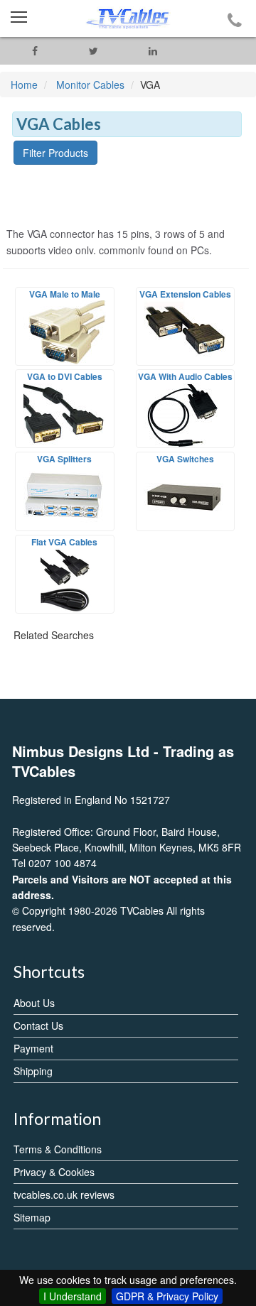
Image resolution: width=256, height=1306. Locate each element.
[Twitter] (93, 51)
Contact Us (38, 1025)
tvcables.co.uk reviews (64, 1194)
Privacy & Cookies (54, 1172)
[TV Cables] (128, 18)
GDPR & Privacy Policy (167, 1296)
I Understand (72, 1296)
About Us (34, 1003)
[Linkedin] (152, 51)
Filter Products (55, 153)
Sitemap (32, 1217)
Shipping (33, 1071)
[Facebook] (34, 51)
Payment (33, 1048)
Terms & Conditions (58, 1149)
